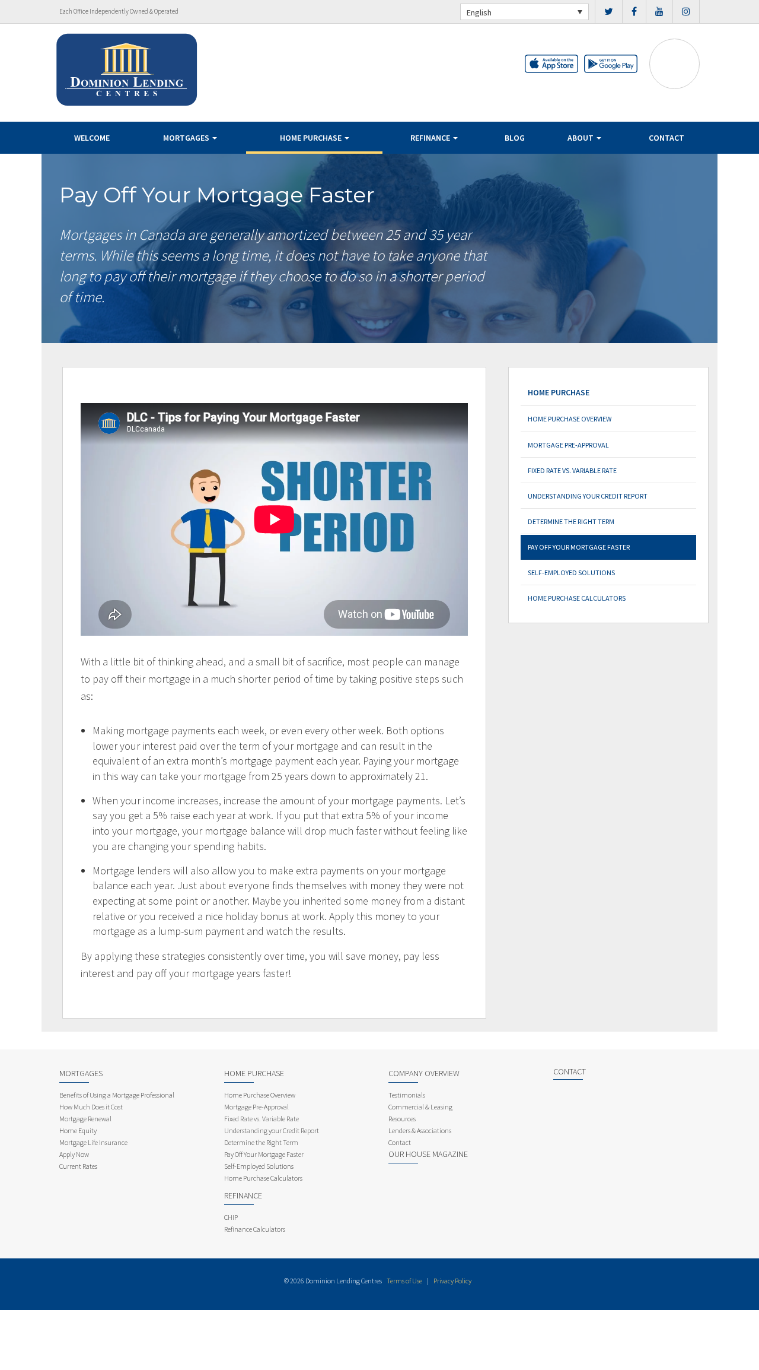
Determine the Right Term (571, 521)
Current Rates (78, 1166)
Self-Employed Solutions (571, 572)
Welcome (92, 137)
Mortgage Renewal (85, 1118)
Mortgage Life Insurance (93, 1142)
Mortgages (187, 137)
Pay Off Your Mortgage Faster (579, 547)
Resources (402, 1118)
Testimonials (406, 1094)
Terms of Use (404, 1280)
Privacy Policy (452, 1280)
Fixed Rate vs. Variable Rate (572, 470)
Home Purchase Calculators (577, 598)
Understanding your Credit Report (588, 495)
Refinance (431, 137)
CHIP (231, 1217)
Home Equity (78, 1130)
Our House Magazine (428, 1154)
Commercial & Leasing (420, 1106)
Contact (666, 137)
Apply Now (74, 1154)
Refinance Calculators (254, 1229)
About (581, 137)
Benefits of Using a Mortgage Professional (116, 1094)
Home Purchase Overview (569, 418)
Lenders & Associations (419, 1130)
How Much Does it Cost (91, 1106)
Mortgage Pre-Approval (568, 444)
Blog (515, 137)
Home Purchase (311, 137)
